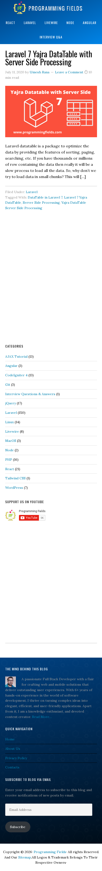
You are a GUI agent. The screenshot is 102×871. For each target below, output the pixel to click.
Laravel (31, 192)
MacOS (10, 441)
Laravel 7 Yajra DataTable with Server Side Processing (48, 58)
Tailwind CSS (15, 478)
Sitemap (24, 857)
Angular (11, 366)
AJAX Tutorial (16, 356)
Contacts (12, 767)
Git (7, 384)
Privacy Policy (16, 758)
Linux (9, 422)
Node (9, 450)
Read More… (42, 717)
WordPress (14, 487)
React (9, 469)
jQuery (10, 403)
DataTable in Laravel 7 (45, 197)
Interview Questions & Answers (30, 394)
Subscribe (17, 827)
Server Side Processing (41, 202)
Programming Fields (51, 7)
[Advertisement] (51, 284)
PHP (8, 459)
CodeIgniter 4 (16, 375)
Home (10, 739)
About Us (12, 749)
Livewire (12, 431)
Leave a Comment (69, 72)
